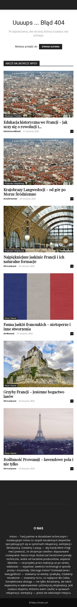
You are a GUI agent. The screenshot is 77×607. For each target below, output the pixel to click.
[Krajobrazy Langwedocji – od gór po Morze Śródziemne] (38, 161)
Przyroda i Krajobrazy (14, 183)
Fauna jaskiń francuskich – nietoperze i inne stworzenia (37, 326)
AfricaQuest (10, 266)
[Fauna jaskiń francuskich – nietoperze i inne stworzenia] (38, 296)
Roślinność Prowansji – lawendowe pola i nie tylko (38, 461)
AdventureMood (12, 131)
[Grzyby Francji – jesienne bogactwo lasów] (38, 364)
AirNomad (9, 333)
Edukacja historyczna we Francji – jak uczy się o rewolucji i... (36, 124)
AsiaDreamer (10, 198)
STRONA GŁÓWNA (50, 46)
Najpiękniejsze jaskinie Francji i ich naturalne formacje (34, 259)
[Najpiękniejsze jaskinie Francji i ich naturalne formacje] (38, 229)
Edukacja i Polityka (13, 116)
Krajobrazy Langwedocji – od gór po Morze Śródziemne (35, 191)
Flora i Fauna (10, 318)
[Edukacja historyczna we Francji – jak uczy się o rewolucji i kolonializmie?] (38, 94)
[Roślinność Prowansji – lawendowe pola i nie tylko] (38, 431)
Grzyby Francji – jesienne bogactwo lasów (34, 394)
